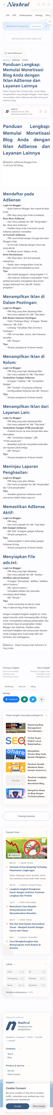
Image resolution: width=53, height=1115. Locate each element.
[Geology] (39, 15)
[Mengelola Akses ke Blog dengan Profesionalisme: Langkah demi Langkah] (15, 793)
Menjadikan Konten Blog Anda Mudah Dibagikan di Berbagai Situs (37, 754)
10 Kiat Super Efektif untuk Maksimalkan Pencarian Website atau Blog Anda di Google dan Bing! (37, 741)
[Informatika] (31, 902)
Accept (17, 1106)
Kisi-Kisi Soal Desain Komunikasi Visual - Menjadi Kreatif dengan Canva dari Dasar (27, 927)
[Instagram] (20, 1037)
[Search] (38, 4)
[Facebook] (10, 1037)
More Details (39, 1106)
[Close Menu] (46, 26)
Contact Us (36, 26)
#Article (22, 686)
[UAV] (7, 15)
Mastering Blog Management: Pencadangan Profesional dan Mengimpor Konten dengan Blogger (37, 728)
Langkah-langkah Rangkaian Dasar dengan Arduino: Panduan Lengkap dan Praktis (27, 892)
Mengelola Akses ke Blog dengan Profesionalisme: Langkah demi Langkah (36, 793)
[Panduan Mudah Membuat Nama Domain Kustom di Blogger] (15, 767)
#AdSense (9, 686)
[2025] (23, 902)
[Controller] (32, 937)
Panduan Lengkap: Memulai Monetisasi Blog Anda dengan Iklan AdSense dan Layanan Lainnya (37, 780)
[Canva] (29, 919)
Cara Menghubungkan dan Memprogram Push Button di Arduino (25, 945)
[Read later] (41, 111)
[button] (48, 4)
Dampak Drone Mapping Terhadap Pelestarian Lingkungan (28, 869)
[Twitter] (30, 1037)
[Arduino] (25, 885)
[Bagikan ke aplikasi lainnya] (41, 699)
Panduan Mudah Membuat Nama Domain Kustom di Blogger (37, 767)
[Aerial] (24, 862)
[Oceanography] (25, 15)
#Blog (33, 686)
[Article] (30, 862)
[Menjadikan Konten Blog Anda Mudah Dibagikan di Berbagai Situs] (15, 754)
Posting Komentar (26, 816)
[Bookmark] (43, 4)
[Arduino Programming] (38, 885)
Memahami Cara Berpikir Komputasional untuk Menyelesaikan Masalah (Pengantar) (23, 910)
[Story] (48, 15)
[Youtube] (38, 1037)
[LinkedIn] (11, 1040)
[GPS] (14, 15)
